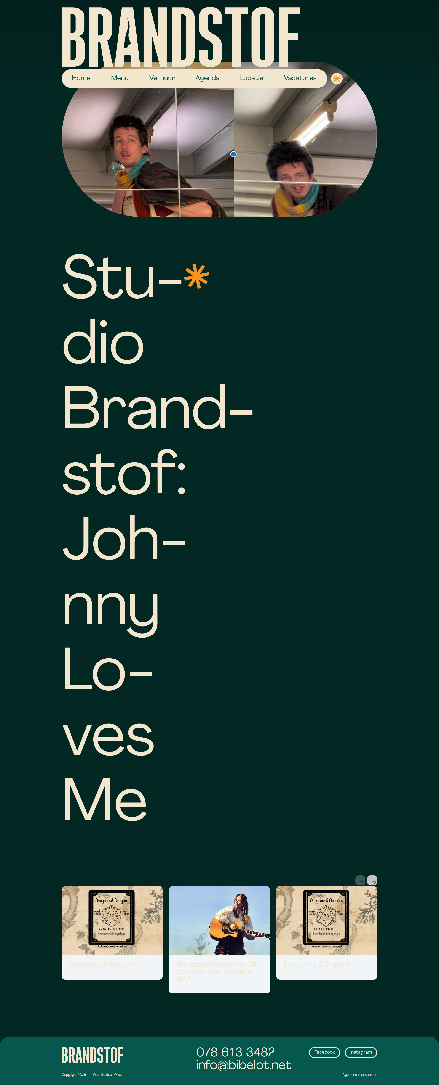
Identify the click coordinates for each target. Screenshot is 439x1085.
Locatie (251, 78)
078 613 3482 (235, 1053)
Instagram (361, 1052)
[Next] (372, 880)
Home (81, 78)
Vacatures (300, 78)
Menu (120, 78)
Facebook (324, 1052)
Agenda (207, 78)
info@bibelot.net (243, 1066)
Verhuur (162, 78)
